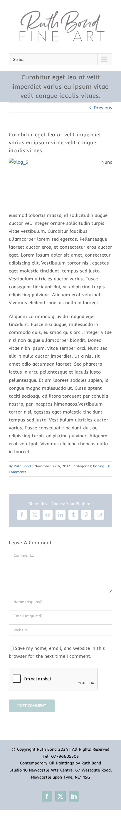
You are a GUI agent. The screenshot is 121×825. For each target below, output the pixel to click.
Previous (103, 108)
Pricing (98, 466)
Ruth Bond (22, 466)
